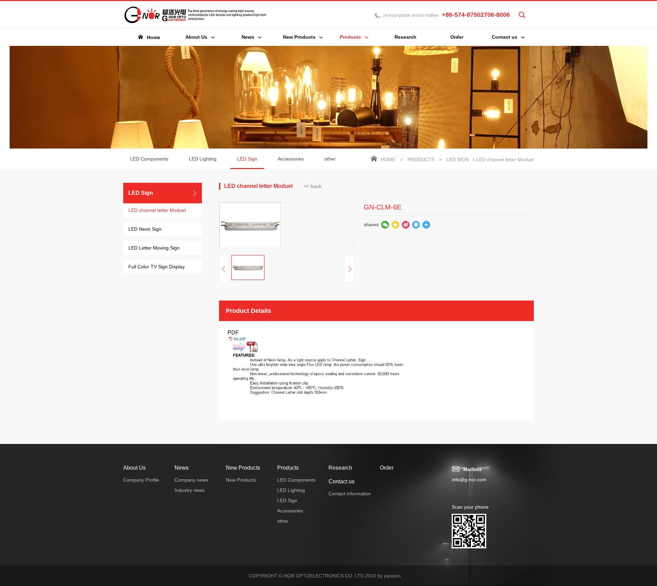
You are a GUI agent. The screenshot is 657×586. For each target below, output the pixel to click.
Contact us (341, 481)
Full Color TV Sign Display (156, 266)
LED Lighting (203, 159)
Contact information (349, 493)
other (330, 159)
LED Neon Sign (145, 229)
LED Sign (247, 159)
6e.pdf (239, 338)
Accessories (291, 159)
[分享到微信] (385, 224)
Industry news (190, 490)
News (182, 468)
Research (340, 468)
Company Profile (141, 480)
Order (387, 468)
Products (421, 159)
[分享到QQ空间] (415, 224)
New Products (243, 468)
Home (388, 159)
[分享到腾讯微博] (395, 224)
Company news (191, 480)
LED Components (149, 159)
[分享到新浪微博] (405, 224)
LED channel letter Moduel (157, 210)
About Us (134, 468)
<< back (313, 186)
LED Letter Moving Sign (154, 248)
